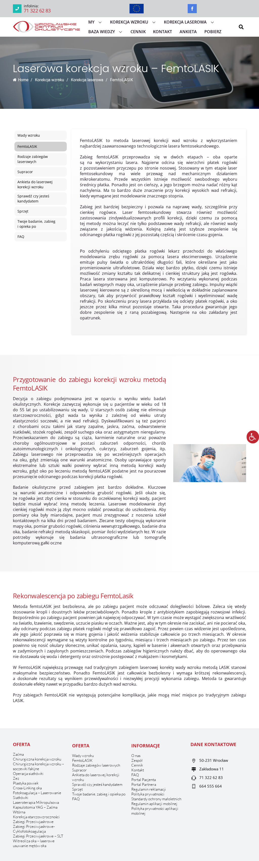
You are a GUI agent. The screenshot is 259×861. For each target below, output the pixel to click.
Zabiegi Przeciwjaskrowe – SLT (38, 836)
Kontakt (162, 31)
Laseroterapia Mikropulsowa (36, 802)
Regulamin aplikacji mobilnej (154, 803)
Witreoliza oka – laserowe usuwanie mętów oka (34, 843)
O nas (135, 755)
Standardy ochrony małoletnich (156, 798)
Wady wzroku (83, 755)
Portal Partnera (143, 784)
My (91, 22)
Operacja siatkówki (28, 773)
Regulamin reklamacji (148, 789)
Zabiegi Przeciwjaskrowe (33, 821)
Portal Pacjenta (143, 779)
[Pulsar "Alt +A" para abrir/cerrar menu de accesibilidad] (253, 436)
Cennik (138, 31)
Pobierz (212, 31)
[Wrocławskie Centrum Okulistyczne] (46, 30)
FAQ (76, 798)
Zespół (137, 760)
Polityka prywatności (147, 794)
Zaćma (18, 754)
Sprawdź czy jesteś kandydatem (97, 784)
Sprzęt (77, 789)
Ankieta (188, 31)
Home (23, 79)
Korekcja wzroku (129, 22)
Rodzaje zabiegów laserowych (96, 765)
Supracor (79, 770)
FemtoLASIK (82, 760)
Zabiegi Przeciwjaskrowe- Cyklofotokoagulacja (34, 829)
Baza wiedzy (101, 31)
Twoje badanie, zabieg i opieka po (98, 794)
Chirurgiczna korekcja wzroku (37, 759)
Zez (16, 778)
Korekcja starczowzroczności (36, 816)
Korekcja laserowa (185, 22)
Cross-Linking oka (27, 788)
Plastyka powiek (25, 783)
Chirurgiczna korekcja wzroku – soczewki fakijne (38, 766)
